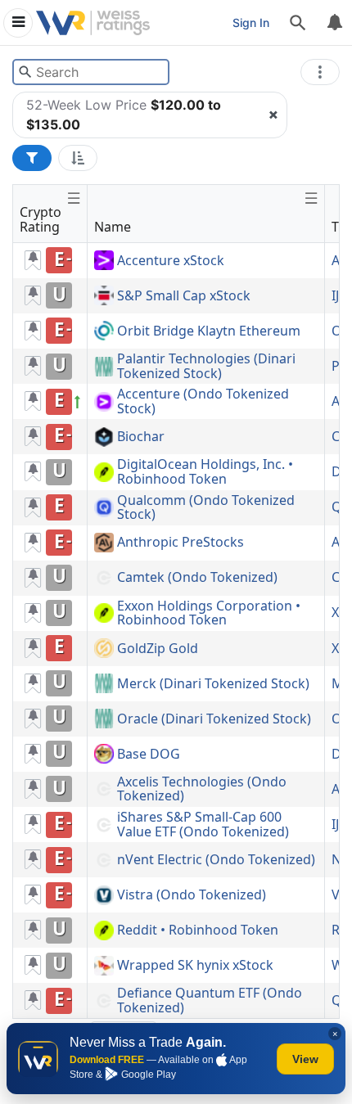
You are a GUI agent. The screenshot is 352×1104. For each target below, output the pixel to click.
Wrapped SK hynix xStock (195, 965)
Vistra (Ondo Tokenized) (191, 895)
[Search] (298, 23)
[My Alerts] (334, 23)
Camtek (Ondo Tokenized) (197, 577)
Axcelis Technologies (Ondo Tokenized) (202, 789)
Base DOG (148, 754)
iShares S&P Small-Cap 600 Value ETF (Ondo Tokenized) (203, 824)
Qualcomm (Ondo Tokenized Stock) (206, 507)
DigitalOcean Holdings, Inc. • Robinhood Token (205, 471)
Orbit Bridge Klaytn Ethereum (208, 331)
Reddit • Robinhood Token (197, 930)
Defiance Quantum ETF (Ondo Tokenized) (209, 1000)
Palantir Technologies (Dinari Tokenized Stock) (206, 366)
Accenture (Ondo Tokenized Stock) (203, 401)
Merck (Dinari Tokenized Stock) (213, 684)
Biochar (141, 437)
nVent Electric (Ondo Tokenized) (216, 860)
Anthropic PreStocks (180, 542)
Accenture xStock (170, 261)
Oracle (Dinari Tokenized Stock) (214, 719)
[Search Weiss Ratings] (25, 72)
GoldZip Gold (157, 649)
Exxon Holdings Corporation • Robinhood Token (208, 613)
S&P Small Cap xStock (183, 296)
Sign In (250, 22)
